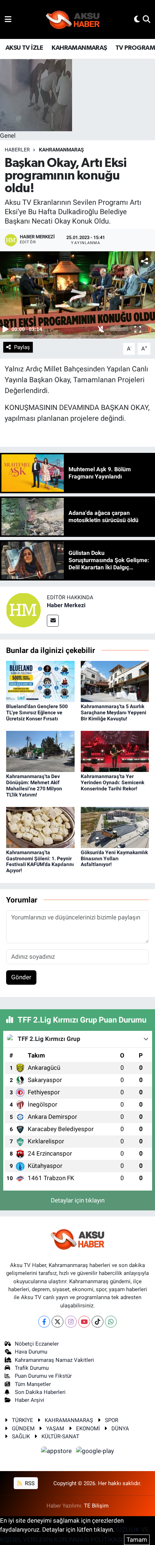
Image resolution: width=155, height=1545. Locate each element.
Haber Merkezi (66, 605)
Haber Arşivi (29, 1400)
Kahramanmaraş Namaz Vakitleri (54, 1360)
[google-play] (95, 1452)
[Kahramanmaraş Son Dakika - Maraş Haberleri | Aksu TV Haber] (73, 19)
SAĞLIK (21, 1436)
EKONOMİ (88, 1428)
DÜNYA (120, 1428)
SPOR (111, 1420)
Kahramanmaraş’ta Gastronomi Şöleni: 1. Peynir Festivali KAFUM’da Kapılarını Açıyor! (40, 861)
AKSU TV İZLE (24, 48)
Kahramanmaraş (61, 150)
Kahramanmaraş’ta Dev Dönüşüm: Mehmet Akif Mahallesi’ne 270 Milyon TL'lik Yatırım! (34, 785)
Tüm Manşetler (33, 1384)
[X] (57, 1322)
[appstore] (57, 1452)
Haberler (17, 150)
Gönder (21, 977)
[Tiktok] (97, 1322)
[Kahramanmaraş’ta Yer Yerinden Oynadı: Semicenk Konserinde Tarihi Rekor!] (115, 751)
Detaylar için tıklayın (78, 1200)
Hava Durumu (31, 1351)
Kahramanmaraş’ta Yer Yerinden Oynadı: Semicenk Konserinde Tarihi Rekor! (112, 782)
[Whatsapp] (111, 1322)
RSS (29, 1483)
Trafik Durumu (32, 1368)
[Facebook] (44, 1322)
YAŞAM (55, 1428)
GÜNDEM (23, 1428)
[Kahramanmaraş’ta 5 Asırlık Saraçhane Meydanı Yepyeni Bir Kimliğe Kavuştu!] (115, 681)
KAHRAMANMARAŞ (79, 48)
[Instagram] (71, 1322)
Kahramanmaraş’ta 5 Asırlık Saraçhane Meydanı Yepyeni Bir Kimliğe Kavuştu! (113, 712)
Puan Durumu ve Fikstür (43, 1376)
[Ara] (146, 19)
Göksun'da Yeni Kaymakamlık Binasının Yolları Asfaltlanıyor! (114, 858)
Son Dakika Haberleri (40, 1392)
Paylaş (22, 347)
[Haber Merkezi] (23, 609)
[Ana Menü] (8, 19)
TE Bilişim (96, 1505)
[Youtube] (84, 1322)
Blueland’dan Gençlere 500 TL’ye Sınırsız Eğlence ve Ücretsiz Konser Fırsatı (37, 712)
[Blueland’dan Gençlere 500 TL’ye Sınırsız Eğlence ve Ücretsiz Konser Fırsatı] (40, 681)
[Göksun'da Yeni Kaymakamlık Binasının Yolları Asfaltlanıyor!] (115, 826)
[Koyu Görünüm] (137, 19)
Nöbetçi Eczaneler (37, 1344)
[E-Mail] (53, 621)
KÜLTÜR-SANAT (60, 1436)
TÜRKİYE (22, 1420)
